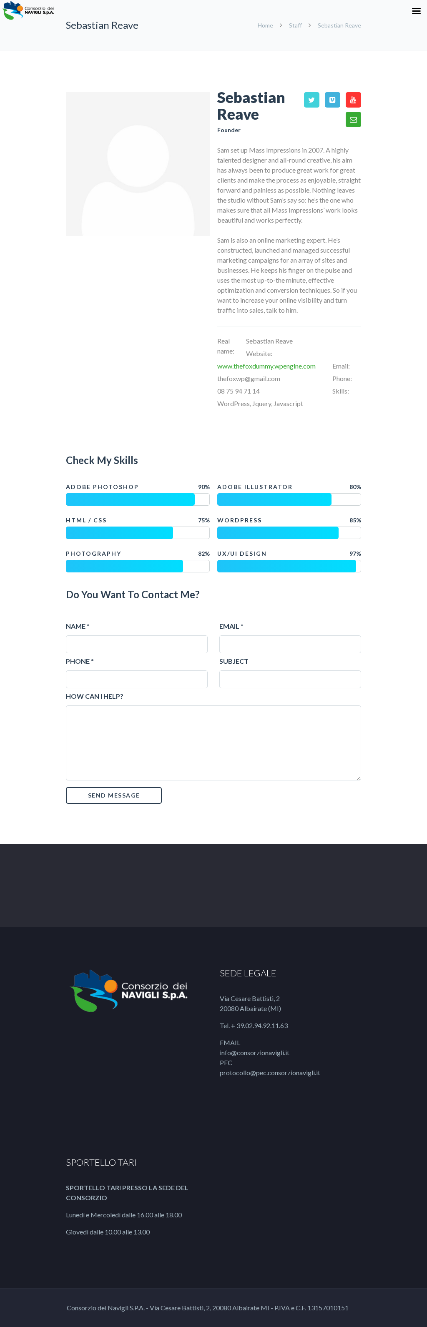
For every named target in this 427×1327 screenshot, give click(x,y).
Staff (295, 25)
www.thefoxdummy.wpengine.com (266, 366)
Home (266, 25)
